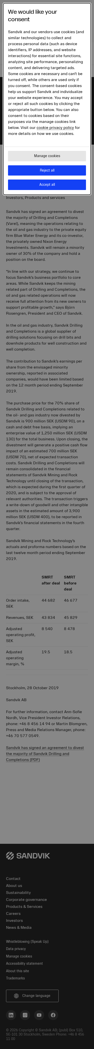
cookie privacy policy (55, 127)
